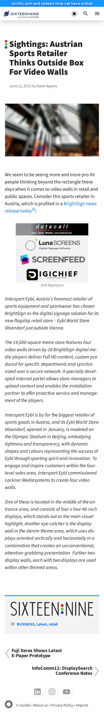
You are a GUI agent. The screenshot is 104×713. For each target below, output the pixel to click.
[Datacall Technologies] (52, 229)
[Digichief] (52, 275)
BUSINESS (26, 624)
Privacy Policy (62, 705)
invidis (25, 705)
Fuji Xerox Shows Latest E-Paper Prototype (37, 653)
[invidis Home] (19, 13)
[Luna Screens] (52, 245)
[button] (85, 13)
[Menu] (97, 13)
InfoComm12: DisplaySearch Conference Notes (62, 671)
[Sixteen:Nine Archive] (52, 614)
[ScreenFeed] (52, 260)
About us (40, 705)
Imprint (82, 705)
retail (53, 624)
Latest (42, 624)
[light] (74, 13)
